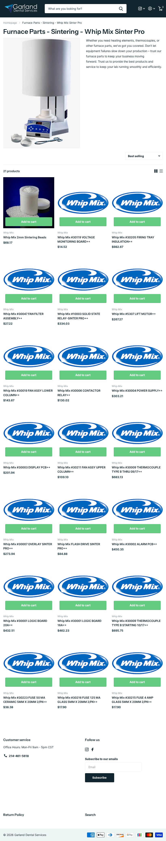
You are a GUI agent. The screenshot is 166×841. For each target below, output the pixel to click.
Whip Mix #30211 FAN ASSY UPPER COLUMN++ (81, 469)
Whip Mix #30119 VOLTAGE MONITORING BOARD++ (76, 239)
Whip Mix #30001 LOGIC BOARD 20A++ (25, 623)
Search (90, 815)
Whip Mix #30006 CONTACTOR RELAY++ (78, 393)
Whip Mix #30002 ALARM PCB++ (134, 544)
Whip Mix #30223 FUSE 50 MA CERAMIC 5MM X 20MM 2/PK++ (25, 699)
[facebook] (93, 749)
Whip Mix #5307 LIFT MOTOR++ (134, 314)
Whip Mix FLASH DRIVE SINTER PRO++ (78, 546)
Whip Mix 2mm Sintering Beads (24, 237)
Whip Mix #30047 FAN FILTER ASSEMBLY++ (23, 316)
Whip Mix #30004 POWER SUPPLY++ (137, 390)
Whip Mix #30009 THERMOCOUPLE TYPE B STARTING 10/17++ (136, 623)
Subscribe (99, 777)
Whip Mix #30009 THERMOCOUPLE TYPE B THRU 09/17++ (136, 469)
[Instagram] (87, 749)
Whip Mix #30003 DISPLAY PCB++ (26, 467)
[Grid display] (155, 171)
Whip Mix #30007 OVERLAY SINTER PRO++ (27, 546)
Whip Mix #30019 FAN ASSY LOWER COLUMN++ (28, 393)
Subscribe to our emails (101, 759)
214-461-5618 (19, 756)
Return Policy (13, 815)
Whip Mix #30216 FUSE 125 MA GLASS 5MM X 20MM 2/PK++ (78, 699)
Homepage (10, 22)
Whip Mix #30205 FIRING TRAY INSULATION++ (133, 239)
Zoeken (121, 8)
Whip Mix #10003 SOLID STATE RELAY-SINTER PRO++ (78, 316)
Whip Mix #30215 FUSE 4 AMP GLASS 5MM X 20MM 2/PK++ (132, 699)
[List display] (161, 171)
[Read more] (141, 8)
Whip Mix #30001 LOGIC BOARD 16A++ (79, 623)
